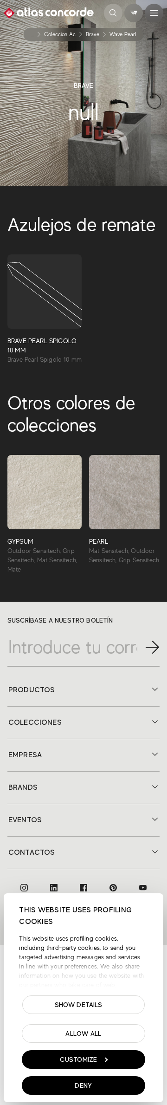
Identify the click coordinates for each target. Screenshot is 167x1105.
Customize (78, 1059)
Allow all (83, 1033)
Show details (79, 1004)
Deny (83, 1085)
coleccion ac (60, 34)
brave (92, 34)
